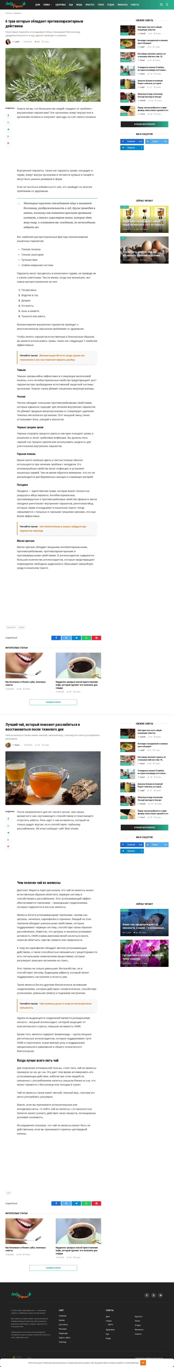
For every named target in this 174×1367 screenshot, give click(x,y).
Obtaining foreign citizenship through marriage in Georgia (150, 95)
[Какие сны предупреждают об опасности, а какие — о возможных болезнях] (144, 922)
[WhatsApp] (8, 136)
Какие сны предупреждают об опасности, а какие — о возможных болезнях (143, 926)
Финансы (122, 4)
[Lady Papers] (15, 4)
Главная (8, 13)
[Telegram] (8, 129)
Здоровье (60, 4)
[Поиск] (161, 5)
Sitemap (62, 1342)
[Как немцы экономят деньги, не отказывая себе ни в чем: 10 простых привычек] (127, 57)
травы (21, 627)
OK (143, 1363)
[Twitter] (8, 122)
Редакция (63, 1333)
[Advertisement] (61, 144)
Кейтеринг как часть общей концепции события (150, 28)
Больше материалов (144, 124)
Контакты (63, 1324)
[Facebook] (8, 115)
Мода (79, 4)
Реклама (63, 1329)
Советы (135, 4)
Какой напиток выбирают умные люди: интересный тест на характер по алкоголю (144, 223)
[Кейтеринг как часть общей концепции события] (127, 30)
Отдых (110, 4)
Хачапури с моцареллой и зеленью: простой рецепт (153, 41)
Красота (90, 4)
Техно (101, 4)
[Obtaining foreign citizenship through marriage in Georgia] (127, 97)
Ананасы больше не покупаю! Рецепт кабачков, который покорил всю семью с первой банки (153, 82)
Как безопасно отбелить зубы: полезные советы (25, 683)
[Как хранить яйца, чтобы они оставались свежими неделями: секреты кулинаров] (144, 250)
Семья (46, 4)
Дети (110, 1324)
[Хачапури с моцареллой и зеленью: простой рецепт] (127, 44)
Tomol (142, 114)
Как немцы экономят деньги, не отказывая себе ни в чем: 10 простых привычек (152, 55)
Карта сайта (64, 1337)
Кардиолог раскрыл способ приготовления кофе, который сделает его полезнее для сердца (77, 685)
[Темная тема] (167, 4)
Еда (71, 4)
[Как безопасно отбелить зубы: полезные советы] (28, 665)
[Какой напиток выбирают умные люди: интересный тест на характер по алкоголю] (144, 219)
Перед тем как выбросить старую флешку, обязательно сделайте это (153, 108)
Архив (62, 1320)
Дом (37, 4)
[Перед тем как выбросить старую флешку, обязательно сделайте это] (127, 111)
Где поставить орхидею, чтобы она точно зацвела (143, 957)
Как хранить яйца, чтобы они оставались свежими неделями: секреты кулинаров (141, 253)
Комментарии (53, 702)
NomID (143, 33)
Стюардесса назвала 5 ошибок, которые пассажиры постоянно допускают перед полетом (152, 68)
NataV (142, 60)
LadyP (17, 42)
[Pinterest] (8, 143)
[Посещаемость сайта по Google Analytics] (17, 1358)
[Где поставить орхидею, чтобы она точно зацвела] (144, 953)
